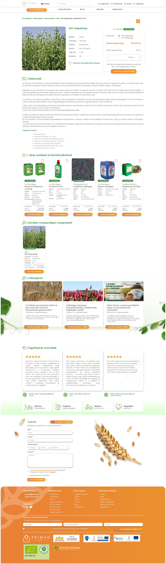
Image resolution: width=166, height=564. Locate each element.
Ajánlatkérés (104, 507)
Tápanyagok (54, 497)
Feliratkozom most (128, 529)
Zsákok (52, 499)
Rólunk (77, 502)
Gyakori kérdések (81, 494)
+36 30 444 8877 (31, 497)
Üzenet (30, 452)
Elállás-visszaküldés (107, 502)
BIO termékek (55, 509)
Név (29, 429)
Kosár (102, 497)
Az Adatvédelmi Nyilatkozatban (43, 470)
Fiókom (102, 494)
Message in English (62, 422)
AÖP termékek (55, 504)
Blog (76, 504)
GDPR (77, 499)
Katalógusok (79, 507)
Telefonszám (32, 444)
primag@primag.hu (32, 494)
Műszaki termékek (56, 502)
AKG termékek (55, 507)
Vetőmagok (54, 494)
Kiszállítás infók (105, 499)
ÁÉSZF (77, 497)
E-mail (30, 437)
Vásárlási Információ (107, 504)
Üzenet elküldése (36, 480)
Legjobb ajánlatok (56, 512)
